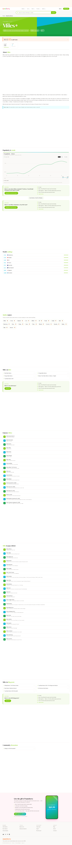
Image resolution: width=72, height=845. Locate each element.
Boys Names (5, 828)
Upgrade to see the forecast (11, 193)
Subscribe (66, 8)
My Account (38, 830)
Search (53, 12)
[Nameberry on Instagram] (9, 834)
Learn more (41, 194)
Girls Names (5, 826)
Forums (38, 8)
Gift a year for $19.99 (20, 814)
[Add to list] (16, 25)
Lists (28, 8)
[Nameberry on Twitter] (3, 834)
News (33, 8)
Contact (55, 830)
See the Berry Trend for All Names (36, 197)
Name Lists (22, 826)
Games (43, 8)
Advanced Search (23, 828)
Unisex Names (5, 830)
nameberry (7, 839)
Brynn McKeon (6, 21)
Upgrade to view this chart (11, 207)
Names (23, 8)
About (54, 828)
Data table (6, 180)
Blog (54, 826)
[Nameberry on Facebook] (5, 834)
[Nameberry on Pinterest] (7, 834)
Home (4, 15)
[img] (36, 167)
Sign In (60, 8)
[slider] (62, 177)
